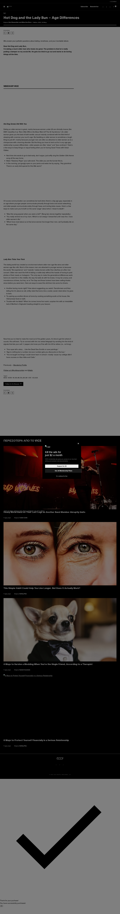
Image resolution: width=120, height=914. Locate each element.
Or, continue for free (61, 476)
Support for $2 (62, 466)
